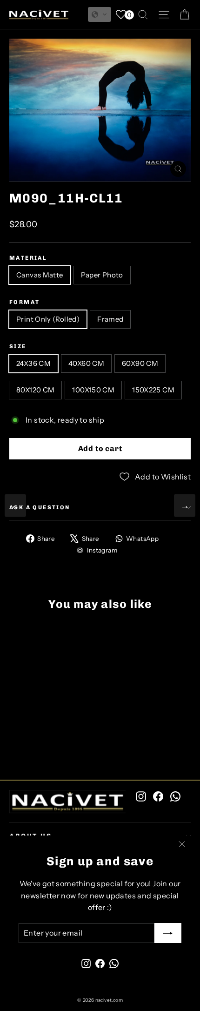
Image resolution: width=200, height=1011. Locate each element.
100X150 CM (93, 389)
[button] (99, 14)
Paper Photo (102, 274)
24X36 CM (33, 363)
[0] (121, 14)
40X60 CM (86, 363)
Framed (110, 319)
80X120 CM (35, 389)
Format (24, 302)
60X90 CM (140, 363)
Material (28, 258)
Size (18, 346)
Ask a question (39, 507)
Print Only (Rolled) (48, 319)
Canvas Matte (39, 274)
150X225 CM (153, 389)
